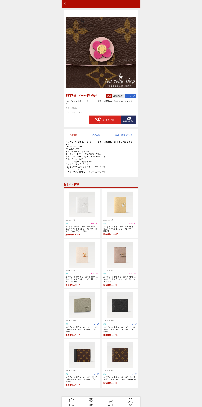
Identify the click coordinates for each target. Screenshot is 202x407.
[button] (97, 86)
